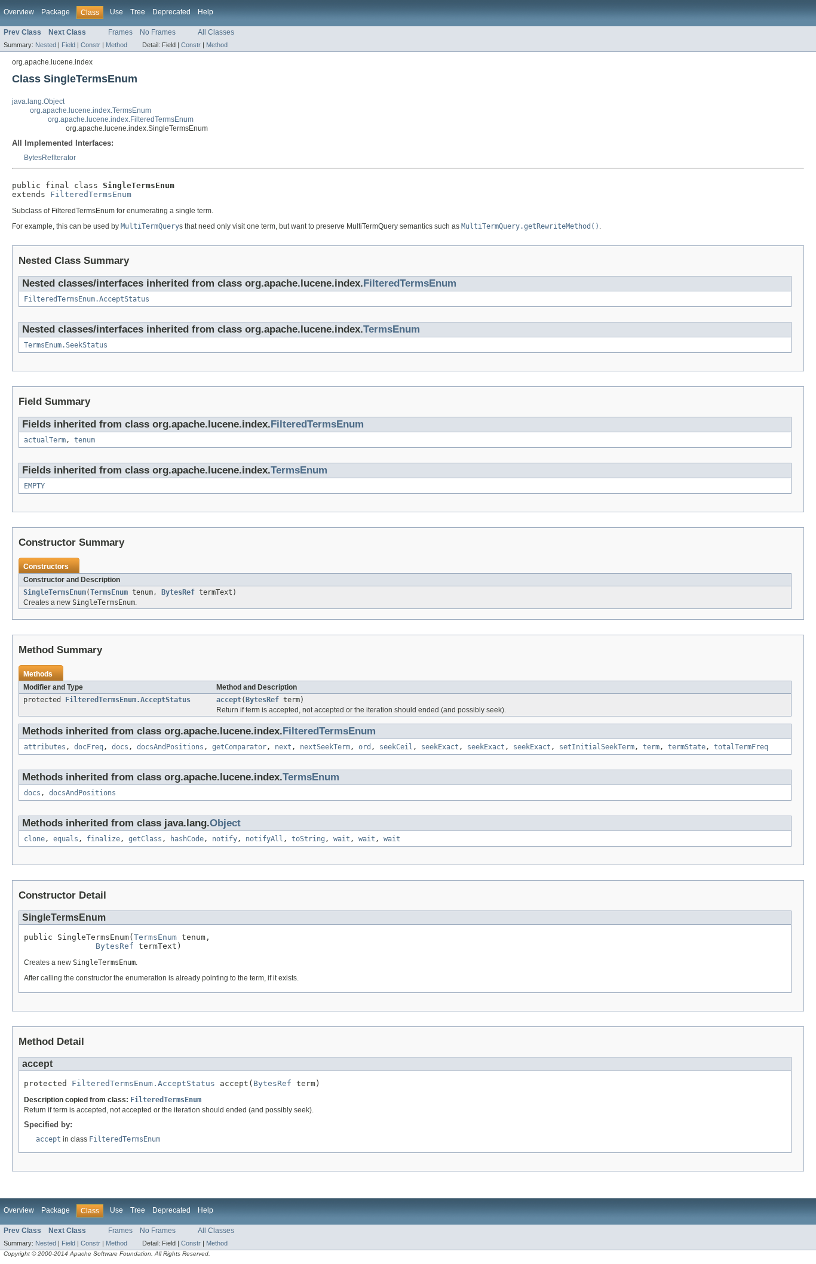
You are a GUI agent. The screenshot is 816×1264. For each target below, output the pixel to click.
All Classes (216, 32)
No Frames (158, 32)
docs (120, 747)
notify (224, 839)
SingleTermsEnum (54, 592)
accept (228, 700)
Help (205, 12)
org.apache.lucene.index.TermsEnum (90, 110)
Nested (45, 44)
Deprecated (171, 12)
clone (34, 839)
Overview (19, 12)
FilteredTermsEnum (90, 194)
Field (68, 44)
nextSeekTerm (325, 747)
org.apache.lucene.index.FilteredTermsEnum (121, 119)
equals (65, 839)
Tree (137, 12)
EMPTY (34, 486)
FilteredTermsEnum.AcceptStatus (86, 299)
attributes (45, 747)
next (283, 747)
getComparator (239, 747)
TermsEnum (391, 329)
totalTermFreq (741, 747)
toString (308, 839)
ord (364, 747)
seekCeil (396, 747)
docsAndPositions (170, 747)
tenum (84, 440)
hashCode (187, 839)
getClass (145, 839)
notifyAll (264, 839)
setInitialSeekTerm (596, 747)
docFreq (88, 747)
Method (116, 44)
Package (55, 12)
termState (686, 747)
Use (116, 12)
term (651, 747)
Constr (90, 44)
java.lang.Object (38, 101)
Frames (120, 32)
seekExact (440, 747)
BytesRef (178, 592)
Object (225, 823)
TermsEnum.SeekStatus (66, 345)
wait (341, 839)
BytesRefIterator (50, 157)
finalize (103, 839)
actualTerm (45, 440)
